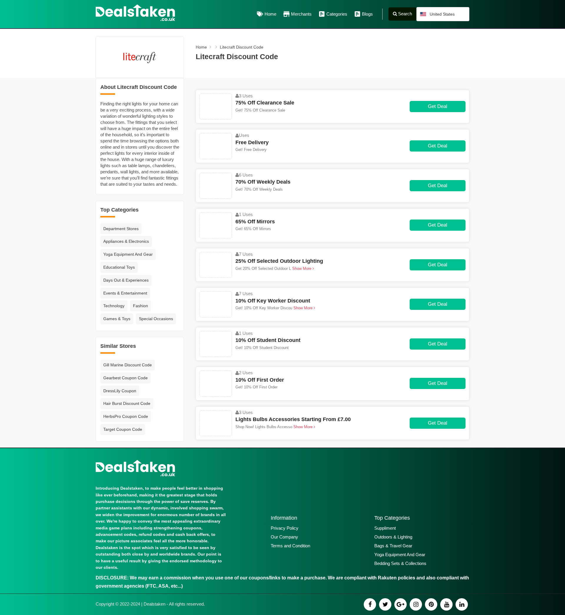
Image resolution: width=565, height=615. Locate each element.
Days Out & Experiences (126, 280)
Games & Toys (116, 318)
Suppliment (385, 528)
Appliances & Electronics (126, 241)
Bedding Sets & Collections (400, 563)
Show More (302, 268)
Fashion (140, 305)
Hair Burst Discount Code (126, 403)
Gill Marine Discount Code (127, 365)
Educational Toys (119, 267)
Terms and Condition (290, 545)
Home (270, 13)
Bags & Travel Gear (393, 545)
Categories (336, 13)
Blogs (367, 13)
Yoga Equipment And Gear (128, 254)
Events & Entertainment (125, 293)
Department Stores (121, 228)
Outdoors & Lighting (393, 536)
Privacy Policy (284, 528)
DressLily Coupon (119, 390)
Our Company (284, 536)
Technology (113, 305)
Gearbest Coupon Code (125, 377)
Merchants (301, 13)
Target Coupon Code (122, 429)
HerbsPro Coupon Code (125, 416)
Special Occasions (156, 318)
